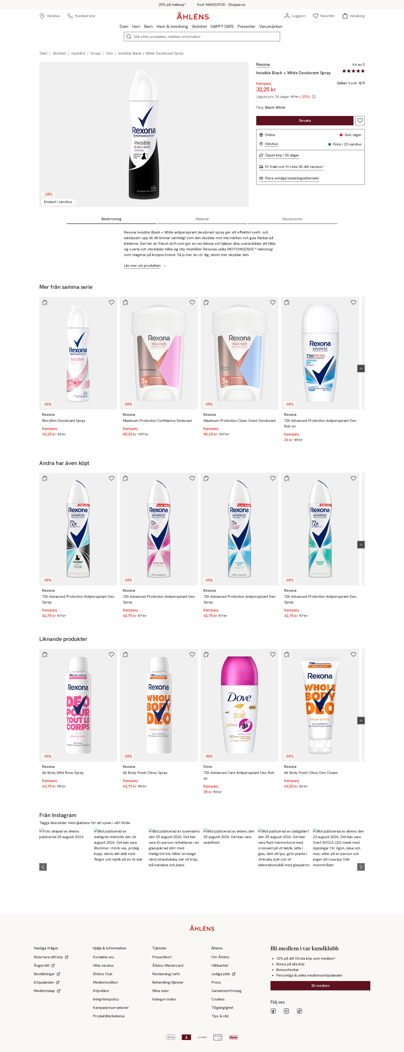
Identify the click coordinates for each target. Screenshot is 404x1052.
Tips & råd (219, 1016)
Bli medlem (320, 985)
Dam (124, 26)
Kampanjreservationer (111, 1007)
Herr (136, 26)
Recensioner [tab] (292, 218)
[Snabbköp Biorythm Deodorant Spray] (44, 302)
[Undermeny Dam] (130, 26)
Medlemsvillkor (105, 982)
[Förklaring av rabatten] (314, 97)
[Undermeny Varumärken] (284, 26)
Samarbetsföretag (226, 990)
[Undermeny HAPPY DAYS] (236, 26)
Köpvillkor (101, 990)
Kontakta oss (103, 957)
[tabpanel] (202, 246)
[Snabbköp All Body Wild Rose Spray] (44, 654)
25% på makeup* (172, 4)
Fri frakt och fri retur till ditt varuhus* (294, 166)
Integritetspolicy (106, 999)
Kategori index (164, 999)
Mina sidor (160, 990)
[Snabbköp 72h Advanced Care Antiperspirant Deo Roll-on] (206, 654)
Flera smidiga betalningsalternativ (292, 178)
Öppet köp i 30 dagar (282, 155)
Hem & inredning (172, 26)
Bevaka (305, 120)
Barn (148, 26)
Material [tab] (202, 218)
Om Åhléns (220, 957)
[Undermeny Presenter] (257, 26)
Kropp (95, 53)
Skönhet (199, 26)
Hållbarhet (219, 965)
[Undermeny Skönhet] (209, 26)
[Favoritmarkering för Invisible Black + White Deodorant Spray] (360, 120)
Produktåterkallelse (109, 1016)
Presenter (247, 26)
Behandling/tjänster (168, 982)
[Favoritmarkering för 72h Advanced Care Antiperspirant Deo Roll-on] (272, 654)
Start (43, 53)
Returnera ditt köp (48, 957)
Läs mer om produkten (142, 265)
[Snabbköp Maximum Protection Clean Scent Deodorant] (206, 302)
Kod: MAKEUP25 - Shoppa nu (221, 4)
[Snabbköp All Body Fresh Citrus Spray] (125, 654)
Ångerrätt (41, 965)
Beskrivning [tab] (111, 218)
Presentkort (162, 957)
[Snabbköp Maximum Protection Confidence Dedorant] (125, 302)
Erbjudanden (44, 982)
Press (216, 982)
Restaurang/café (166, 973)
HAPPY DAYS (222, 26)
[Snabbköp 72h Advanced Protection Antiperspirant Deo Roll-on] (286, 302)
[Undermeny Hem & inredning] (190, 26)
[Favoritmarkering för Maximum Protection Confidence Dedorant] (192, 302)
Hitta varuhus (103, 965)
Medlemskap (44, 990)
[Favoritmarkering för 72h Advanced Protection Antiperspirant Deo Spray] (111, 478)
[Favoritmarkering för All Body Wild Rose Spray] (111, 654)
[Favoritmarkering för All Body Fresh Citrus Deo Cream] (353, 654)
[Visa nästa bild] (359, 368)
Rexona (263, 64)
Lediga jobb (220, 973)
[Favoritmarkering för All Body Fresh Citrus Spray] (192, 654)
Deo (109, 53)
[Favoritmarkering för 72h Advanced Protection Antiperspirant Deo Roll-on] (353, 302)
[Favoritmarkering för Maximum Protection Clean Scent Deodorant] (272, 302)
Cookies (218, 999)
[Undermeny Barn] (155, 26)
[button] (65, 866)
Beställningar (44, 973)
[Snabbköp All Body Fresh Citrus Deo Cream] (286, 654)
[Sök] (129, 36)
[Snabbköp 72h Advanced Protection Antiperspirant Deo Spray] (44, 478)
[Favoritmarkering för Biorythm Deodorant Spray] (111, 302)
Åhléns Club (102, 973)
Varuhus (271, 143)
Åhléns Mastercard (167, 965)
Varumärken (270, 26)
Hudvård (78, 53)
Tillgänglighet (222, 1007)
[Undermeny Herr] (142, 26)
